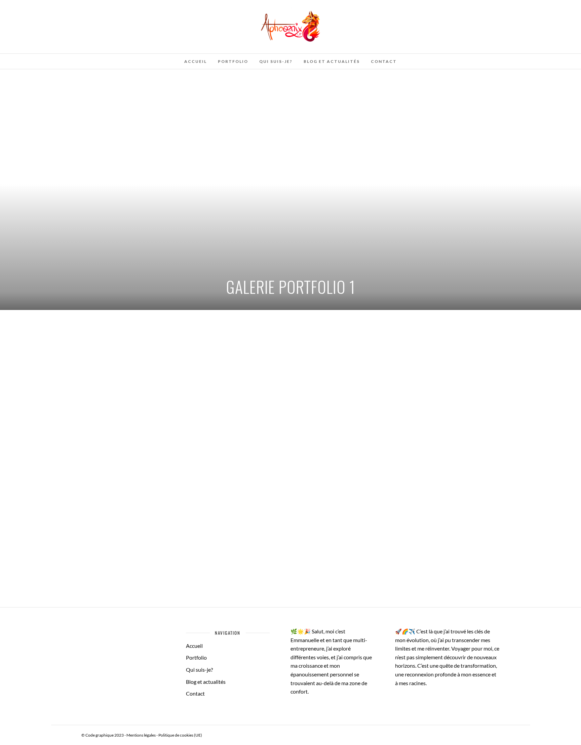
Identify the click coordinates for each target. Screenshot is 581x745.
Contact (384, 61)
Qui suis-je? (276, 61)
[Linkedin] (41, 8)
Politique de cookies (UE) (180, 735)
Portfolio (233, 61)
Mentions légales (141, 735)
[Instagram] (50, 8)
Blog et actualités (332, 61)
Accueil (195, 61)
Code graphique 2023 (104, 735)
